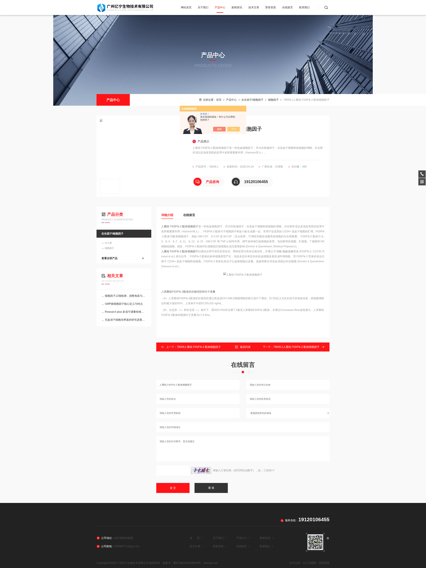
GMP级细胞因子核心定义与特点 (124, 303)
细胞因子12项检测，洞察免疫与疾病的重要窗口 (125, 295)
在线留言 (287, 7)
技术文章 (253, 7)
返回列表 (245, 346)
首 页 (195, 538)
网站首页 (186, 7)
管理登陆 (324, 563)
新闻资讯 (236, 7)
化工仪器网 (309, 563)
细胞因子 (273, 99)
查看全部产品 (109, 258)
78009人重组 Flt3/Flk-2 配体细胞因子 (199, 346)
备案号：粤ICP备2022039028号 (182, 563)
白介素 (108, 242)
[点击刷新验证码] (201, 470)
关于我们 (203, 7)
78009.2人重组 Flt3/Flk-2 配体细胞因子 (296, 346)
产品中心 (220, 7)
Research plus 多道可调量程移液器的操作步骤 (125, 311)
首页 (218, 99)
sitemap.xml (210, 563)
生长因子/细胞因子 (252, 99)
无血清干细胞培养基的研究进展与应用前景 (125, 319)
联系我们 (304, 7)
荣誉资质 (270, 7)
